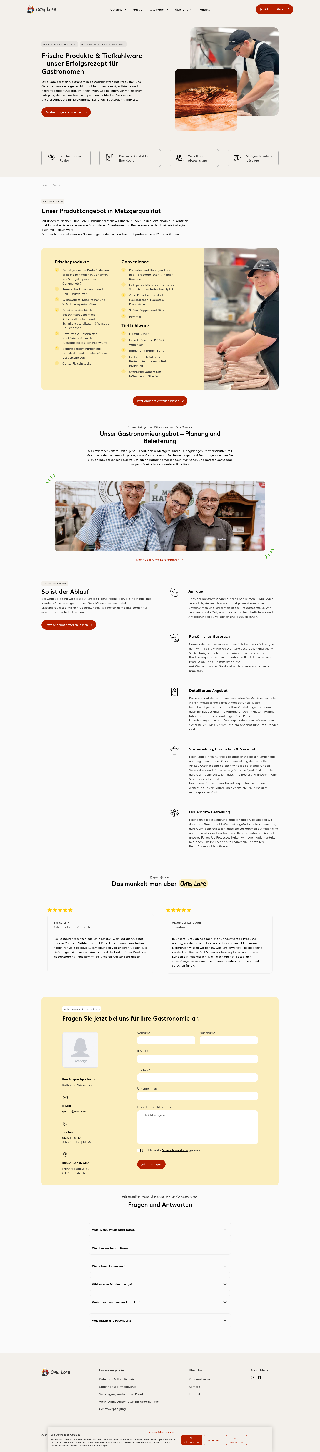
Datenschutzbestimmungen (161, 1431)
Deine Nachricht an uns (154, 1107)
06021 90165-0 (73, 1137)
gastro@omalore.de (76, 1111)
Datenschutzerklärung (175, 1150)
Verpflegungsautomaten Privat (121, 1394)
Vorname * (145, 1032)
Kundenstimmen (200, 1379)
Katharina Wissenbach (165, 459)
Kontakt (204, 9)
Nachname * (209, 1032)
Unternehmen (147, 1088)
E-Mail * (143, 1051)
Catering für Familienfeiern (118, 1379)
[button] (118, 9)
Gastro (138, 9)
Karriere (194, 1386)
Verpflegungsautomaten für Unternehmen (129, 1401)
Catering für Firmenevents (117, 1386)
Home (44, 185)
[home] (41, 9)
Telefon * (143, 1069)
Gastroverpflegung (112, 1408)
